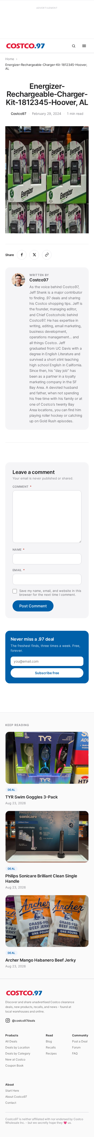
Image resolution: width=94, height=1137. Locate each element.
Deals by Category (17, 1053)
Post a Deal (79, 1041)
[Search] (73, 45)
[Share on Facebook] (22, 255)
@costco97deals (23, 1020)
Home (9, 59)
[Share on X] (34, 255)
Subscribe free (47, 673)
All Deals (11, 1041)
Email (19, 570)
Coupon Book (14, 1065)
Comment (22, 486)
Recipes (51, 1053)
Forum (76, 1047)
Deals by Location (17, 1047)
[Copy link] (47, 255)
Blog (49, 1041)
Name (19, 549)
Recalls (51, 1047)
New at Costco (15, 1059)
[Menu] (84, 45)
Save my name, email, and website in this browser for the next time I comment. (50, 592)
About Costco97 (16, 1096)
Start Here (12, 1090)
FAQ (75, 1053)
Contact (10, 1102)
